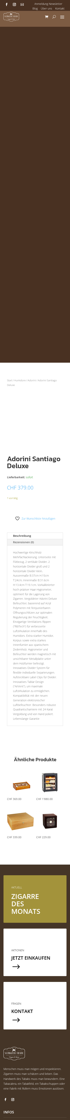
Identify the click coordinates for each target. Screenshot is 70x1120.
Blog (35, 8)
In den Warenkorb (31, 505)
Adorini (32, 380)
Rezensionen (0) (23, 542)
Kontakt (60, 8)
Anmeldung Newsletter (48, 4)
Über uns (46, 8)
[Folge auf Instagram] (14, 4)
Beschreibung (22, 536)
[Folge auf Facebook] (7, 4)
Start (9, 380)
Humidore (20, 380)
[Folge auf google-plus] (22, 4)
